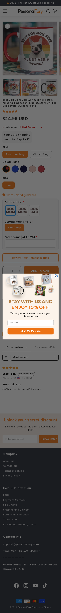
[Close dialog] (56, 276)
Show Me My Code (30, 331)
